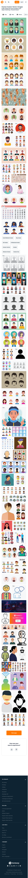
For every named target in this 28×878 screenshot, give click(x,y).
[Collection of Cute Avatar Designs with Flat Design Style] (20, 480)
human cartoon (6, 247)
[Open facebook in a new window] (7, 865)
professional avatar (15, 242)
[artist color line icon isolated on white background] (22, 552)
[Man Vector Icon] (6, 592)
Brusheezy (4, 782)
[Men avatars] (19, 366)
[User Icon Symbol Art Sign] (6, 681)
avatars (15, 247)
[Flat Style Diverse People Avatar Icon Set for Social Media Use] (9, 637)
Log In (22, 2)
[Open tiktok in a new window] (16, 865)
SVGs (5, 14)
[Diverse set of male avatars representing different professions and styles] (7, 538)
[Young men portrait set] (18, 681)
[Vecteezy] (2, 2)
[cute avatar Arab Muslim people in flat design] (14, 290)
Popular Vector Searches (7, 815)
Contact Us (4, 830)
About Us (4, 832)
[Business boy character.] (8, 511)
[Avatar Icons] (14, 79)
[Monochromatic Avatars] (19, 432)
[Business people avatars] (8, 567)
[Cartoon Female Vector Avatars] (14, 44)
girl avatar (5, 242)
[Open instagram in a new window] (9, 865)
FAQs (3, 828)
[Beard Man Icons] (14, 379)
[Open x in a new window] (18, 865)
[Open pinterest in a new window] (14, 865)
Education (4, 791)
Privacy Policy (13, 874)
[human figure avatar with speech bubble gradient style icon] (19, 592)
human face (16, 251)
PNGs (13, 14)
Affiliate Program (5, 813)
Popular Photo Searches (7, 818)
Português (4, 849)
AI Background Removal (7, 798)
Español (4, 847)
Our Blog (4, 835)
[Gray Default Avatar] (14, 263)
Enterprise (4, 789)
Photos (20, 14)
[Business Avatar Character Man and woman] (7, 432)
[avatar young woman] (8, 189)
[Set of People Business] (8, 354)
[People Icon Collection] (6, 168)
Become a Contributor (7, 837)
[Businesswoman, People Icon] (20, 189)
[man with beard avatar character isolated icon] (20, 128)
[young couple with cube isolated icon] (20, 538)
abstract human (6, 251)
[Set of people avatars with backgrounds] (6, 667)
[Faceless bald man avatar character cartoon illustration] (7, 455)
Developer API (5, 794)
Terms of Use (6, 874)
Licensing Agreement (6, 808)
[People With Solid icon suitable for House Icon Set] (20, 354)
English (3, 845)
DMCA (3, 811)
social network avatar (8, 237)
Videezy (3, 787)
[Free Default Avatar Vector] (14, 303)
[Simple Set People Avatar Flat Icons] (8, 443)
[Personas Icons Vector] (14, 339)
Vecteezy (4, 784)
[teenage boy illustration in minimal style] (7, 702)
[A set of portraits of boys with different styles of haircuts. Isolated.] (14, 579)
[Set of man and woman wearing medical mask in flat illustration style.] (14, 278)
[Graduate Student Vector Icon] (5, 653)
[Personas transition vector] (14, 26)
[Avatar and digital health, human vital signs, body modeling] (14, 606)
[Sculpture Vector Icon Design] (21, 637)
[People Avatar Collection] (14, 114)
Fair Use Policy (20, 874)
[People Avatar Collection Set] (7, 366)
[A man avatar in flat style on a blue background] (8, 480)
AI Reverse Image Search (7, 796)
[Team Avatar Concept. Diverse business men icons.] (9, 552)
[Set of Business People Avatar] (14, 155)
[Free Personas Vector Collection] (14, 61)
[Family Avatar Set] (14, 397)
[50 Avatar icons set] (14, 212)
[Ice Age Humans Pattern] (14, 97)
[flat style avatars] (19, 455)
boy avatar (18, 237)
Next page (14, 733)
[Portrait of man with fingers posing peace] (14, 416)
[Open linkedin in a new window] (11, 865)
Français (4, 854)
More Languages (5, 856)
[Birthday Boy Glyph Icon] (19, 702)
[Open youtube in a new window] (20, 865)
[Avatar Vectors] (14, 321)
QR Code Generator (6, 801)
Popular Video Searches (7, 820)
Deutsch (4, 851)
